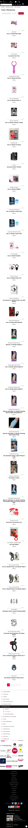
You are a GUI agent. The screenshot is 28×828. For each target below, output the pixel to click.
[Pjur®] (20, 750)
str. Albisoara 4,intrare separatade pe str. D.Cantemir (18, 818)
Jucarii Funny (5, 736)
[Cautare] (13, 5)
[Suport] (26, 826)
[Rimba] (20, 760)
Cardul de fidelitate (14, 798)
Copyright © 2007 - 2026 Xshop (14, 810)
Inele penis (7, 709)
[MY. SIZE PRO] (3, 761)
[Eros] (3, 750)
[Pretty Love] (15, 761)
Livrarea (14, 790)
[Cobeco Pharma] (15, 755)
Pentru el (14, 777)
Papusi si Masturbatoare (7, 721)
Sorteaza (21, 13)
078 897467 (9, 824)
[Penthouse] (15, 766)
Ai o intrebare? (15, 824)
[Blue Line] (20, 755)
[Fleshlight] (20, 740)
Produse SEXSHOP (6, 691)
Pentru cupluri (14, 773)
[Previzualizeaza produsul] (23, 18)
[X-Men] (20, 766)
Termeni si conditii (14, 784)
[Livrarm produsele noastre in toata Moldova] (15, 2)
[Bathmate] (3, 745)
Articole (14, 794)
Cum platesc (14, 788)
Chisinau (11, 2)
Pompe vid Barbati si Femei (8, 701)
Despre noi (14, 792)
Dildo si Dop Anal (6, 699)
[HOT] (20, 745)
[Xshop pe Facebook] (12, 803)
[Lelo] (3, 755)
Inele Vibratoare (7, 711)
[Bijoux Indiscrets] (9, 755)
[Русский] (23, 4)
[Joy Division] (9, 745)
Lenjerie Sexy (5, 694)
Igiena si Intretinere (6, 731)
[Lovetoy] (9, 766)
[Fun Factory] (15, 750)
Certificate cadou (6, 738)
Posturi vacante (14, 796)
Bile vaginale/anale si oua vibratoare (9, 716)
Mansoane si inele (6, 706)
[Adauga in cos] (4, 30)
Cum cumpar (14, 786)
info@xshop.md (10, 826)
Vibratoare (5, 696)
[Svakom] (9, 761)
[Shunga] (15, 745)
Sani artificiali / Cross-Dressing (8, 726)
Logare (19, 4)
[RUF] (9, 750)
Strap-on (4, 719)
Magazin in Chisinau (11, 813)
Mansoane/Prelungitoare (9, 714)
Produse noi (14, 771)
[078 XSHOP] (19, 2)
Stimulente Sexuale (6, 733)
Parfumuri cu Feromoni (7, 704)
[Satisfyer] (3, 766)
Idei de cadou (14, 779)
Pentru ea (14, 775)
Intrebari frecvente (14, 782)
